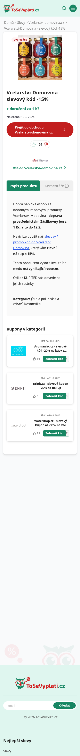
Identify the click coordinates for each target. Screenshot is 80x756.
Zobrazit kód (55, 359)
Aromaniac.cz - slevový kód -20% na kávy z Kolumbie (50, 350)
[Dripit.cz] (18, 388)
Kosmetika (32, 304)
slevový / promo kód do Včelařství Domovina (35, 242)
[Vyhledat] (64, 8)
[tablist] (40, 185)
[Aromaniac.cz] (18, 351)
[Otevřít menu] (73, 8)
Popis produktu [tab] (23, 185)
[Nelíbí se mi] (46, 144)
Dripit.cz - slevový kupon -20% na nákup (50, 386)
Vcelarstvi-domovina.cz (46, 22)
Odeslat (64, 705)
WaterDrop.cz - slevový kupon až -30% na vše (50, 423)
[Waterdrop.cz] (18, 425)
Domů (9, 22)
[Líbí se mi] (34, 144)
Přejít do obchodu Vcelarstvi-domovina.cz (34, 130)
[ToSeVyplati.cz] (21, 8)
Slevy (21, 22)
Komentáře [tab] (54, 185)
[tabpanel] (40, 253)
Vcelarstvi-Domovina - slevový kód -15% (34, 28)
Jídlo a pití (38, 299)
